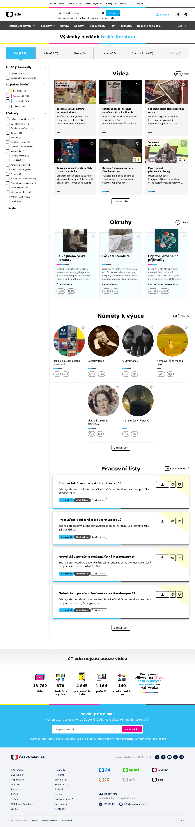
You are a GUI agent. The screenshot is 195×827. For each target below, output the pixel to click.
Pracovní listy (97, 25)
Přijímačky (126, 25)
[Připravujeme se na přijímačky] (166, 265)
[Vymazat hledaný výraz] (103, 13)
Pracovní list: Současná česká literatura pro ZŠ (90, 520)
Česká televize (57, 3)
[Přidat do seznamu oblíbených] (92, 84)
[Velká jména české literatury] (75, 265)
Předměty (46, 25)
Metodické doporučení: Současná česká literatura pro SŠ (97, 593)
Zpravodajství (74, 3)
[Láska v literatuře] (120, 265)
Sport (87, 3)
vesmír (74, 18)
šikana (114, 18)
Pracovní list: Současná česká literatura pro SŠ (90, 483)
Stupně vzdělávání (20, 25)
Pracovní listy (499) (142, 53)
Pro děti (123, 3)
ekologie (105, 18)
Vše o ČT (140, 3)
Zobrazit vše (121, 201)
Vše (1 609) (20, 53)
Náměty (79, 25)
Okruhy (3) (80, 53)
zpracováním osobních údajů (151, 738)
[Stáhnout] (162, 484)
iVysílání (97, 3)
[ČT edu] (13, 15)
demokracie (92, 18)
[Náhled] (173, 484)
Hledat (113, 12)
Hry (112, 25)
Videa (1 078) (51, 53)
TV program (110, 3)
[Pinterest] (186, 15)
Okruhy (64, 25)
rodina (82, 18)
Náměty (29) (109, 53)
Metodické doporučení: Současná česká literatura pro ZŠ (97, 556)
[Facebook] (178, 15)
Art (131, 3)
